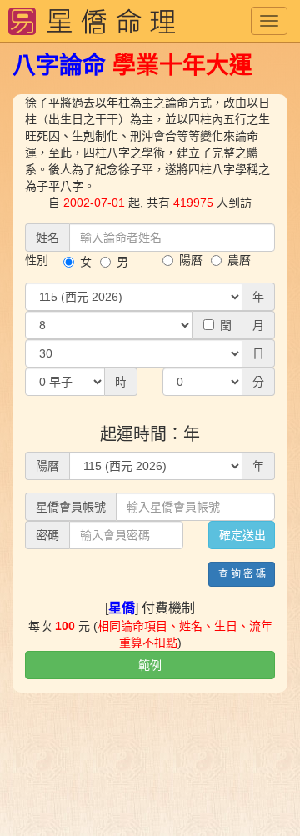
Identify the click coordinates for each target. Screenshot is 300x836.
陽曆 (190, 260)
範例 (150, 665)
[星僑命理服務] (91, 21)
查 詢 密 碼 (242, 574)
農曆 (239, 260)
